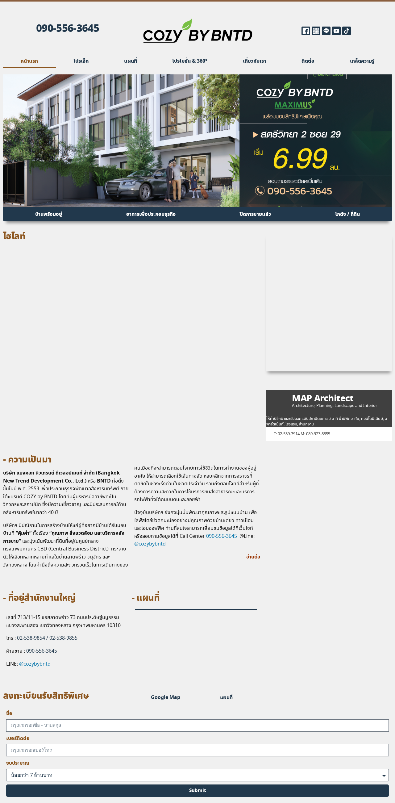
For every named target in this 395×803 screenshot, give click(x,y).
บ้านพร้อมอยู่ (48, 214)
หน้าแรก (29, 61)
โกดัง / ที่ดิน (347, 214)
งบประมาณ (17, 763)
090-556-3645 (67, 28)
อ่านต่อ (253, 557)
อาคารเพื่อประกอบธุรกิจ (151, 214)
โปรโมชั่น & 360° (189, 61)
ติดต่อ (307, 61)
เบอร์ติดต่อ (18, 738)
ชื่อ (9, 713)
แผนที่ (130, 61)
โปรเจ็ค (81, 61)
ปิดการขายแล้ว (255, 214)
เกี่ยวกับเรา (254, 61)
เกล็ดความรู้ (362, 61)
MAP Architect (323, 399)
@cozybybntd (150, 544)
